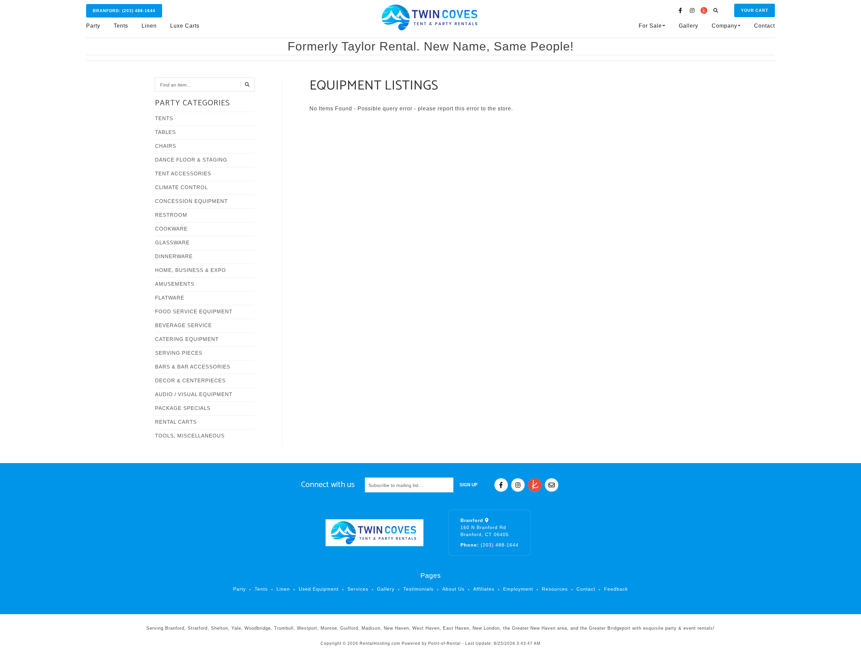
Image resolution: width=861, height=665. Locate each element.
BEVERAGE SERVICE (183, 325)
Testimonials (418, 589)
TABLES (165, 132)
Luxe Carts (184, 26)
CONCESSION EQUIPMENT (191, 201)
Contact (764, 26)
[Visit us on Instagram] (692, 10)
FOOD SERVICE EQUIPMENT (193, 311)
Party (93, 26)
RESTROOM (171, 215)
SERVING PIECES (178, 353)
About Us (453, 589)
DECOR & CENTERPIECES (190, 380)
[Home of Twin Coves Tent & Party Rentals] (374, 532)
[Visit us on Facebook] (680, 10)
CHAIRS (165, 146)
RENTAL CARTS (176, 422)
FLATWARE (169, 298)
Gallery (688, 26)
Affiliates (483, 589)
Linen (149, 26)
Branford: (124, 10)
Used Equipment (319, 589)
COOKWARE (171, 229)
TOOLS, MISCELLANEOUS (190, 436)
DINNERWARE (174, 256)
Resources (555, 589)
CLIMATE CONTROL (181, 187)
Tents (121, 26)
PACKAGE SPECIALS (183, 408)
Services (357, 589)
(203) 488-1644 (489, 545)
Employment (518, 589)
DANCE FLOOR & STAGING (191, 160)
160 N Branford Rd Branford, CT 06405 (484, 527)
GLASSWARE (172, 242)
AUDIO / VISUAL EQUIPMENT (193, 394)
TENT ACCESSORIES (183, 173)
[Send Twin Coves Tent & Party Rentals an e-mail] (551, 485)
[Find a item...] (247, 84)
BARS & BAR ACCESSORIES (192, 367)
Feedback (616, 589)
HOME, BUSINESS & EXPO (190, 270)
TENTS (164, 118)
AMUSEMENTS (174, 284)
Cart (754, 10)
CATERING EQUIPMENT (187, 339)
